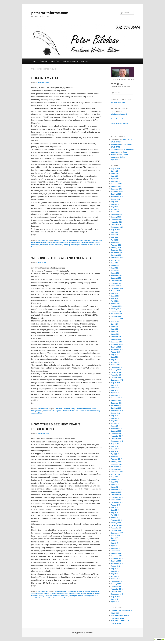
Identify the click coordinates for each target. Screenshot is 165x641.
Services (84, 61)
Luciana (114, 157)
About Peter (55, 61)
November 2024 (116, 222)
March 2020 (115, 365)
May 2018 (114, 421)
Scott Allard (35, 245)
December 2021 (116, 311)
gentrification (57, 242)
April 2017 (114, 454)
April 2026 (114, 179)
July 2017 (114, 446)
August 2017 (115, 444)
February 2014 (116, 551)
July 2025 (114, 201)
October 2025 (116, 194)
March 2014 (115, 548)
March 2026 (115, 181)
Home (34, 61)
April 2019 (114, 393)
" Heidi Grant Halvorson (75, 591)
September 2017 (117, 441)
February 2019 (116, 398)
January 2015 (116, 522)
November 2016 (116, 466)
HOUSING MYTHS (44, 78)
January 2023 (116, 278)
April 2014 (114, 546)
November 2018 (116, 405)
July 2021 (114, 324)
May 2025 (114, 207)
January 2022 (116, 308)
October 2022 (116, 286)
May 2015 (114, 512)
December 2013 (116, 556)
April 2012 (114, 601)
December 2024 (116, 219)
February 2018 (116, 428)
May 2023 (114, 268)
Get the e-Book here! (118, 102)
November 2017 (116, 436)
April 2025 (114, 209)
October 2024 (116, 224)
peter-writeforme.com (49, 12)
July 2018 (114, 415)
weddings (39, 413)
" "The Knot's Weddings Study (64, 408)
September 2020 (117, 349)
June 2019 (114, 387)
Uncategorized (43, 240)
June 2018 (114, 418)
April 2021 (114, 331)
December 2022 (116, 280)
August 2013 (115, 566)
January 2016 (116, 492)
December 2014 (116, 525)
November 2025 (116, 191)
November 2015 (116, 497)
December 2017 (116, 433)
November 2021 (116, 314)
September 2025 (117, 196)
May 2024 (114, 237)
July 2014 (114, 538)
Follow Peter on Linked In (119, 124)
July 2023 (114, 263)
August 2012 (115, 596)
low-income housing (87, 242)
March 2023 (115, 273)
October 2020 (116, 347)
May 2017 (114, 451)
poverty (97, 242)
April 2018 (114, 423)
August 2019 (115, 382)
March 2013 (115, 579)
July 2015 (114, 507)
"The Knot (79, 408)
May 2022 (114, 298)
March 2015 (115, 517)
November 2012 (116, 589)
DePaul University (84, 240)
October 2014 (116, 530)
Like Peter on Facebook (119, 114)
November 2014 (116, 528)
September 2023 (117, 257)
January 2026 (116, 186)
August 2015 (115, 505)
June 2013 (114, 571)
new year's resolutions (60, 596)
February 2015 (116, 520)
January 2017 (116, 461)
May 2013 (114, 573)
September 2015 (117, 502)
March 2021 (115, 334)
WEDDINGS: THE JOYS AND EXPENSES (61, 258)
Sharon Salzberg (84, 596)
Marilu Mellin (116, 144)
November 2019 (116, 375)
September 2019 (117, 380)
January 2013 (116, 584)
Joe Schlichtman (74, 242)
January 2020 (116, 370)
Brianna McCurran (89, 408)
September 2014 (117, 533)
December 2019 (116, 372)
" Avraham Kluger (60, 591)
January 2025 (116, 217)
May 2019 (114, 390)
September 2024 (117, 227)
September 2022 (117, 288)
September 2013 (117, 563)
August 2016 (115, 474)
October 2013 (116, 561)
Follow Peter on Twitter (118, 119)
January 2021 (116, 339)
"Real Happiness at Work (59, 593)
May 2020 (114, 359)
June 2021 (114, 326)
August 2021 (115, 321)
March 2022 (115, 303)
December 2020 (116, 342)
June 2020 (114, 357)
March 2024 (115, 242)
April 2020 (114, 362)
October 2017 (116, 438)
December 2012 (116, 586)
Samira (113, 154)
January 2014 (116, 553)
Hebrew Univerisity (87, 593)
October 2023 (116, 255)
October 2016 (116, 469)
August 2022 (115, 291)
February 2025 (116, 214)
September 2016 (117, 472)
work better (62, 598)
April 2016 (114, 484)
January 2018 (116, 431)
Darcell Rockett (71, 240)
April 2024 (114, 240)
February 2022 (116, 306)
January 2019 (116, 400)
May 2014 (114, 543)
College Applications (70, 61)
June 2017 (114, 449)
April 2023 (114, 270)
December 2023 (116, 250)
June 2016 (114, 479)
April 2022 (114, 301)
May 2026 (114, 176)
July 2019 (114, 385)
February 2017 (116, 459)
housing (65, 242)
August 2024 (115, 229)
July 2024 (114, 232)
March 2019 (115, 395)
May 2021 (114, 329)
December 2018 (116, 403)
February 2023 (116, 275)
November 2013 (116, 558)
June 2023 (114, 265)
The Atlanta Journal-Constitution (51, 245)
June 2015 (114, 510)
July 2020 (114, 354)
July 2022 (114, 293)
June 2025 (114, 204)
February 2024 (116, 245)
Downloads (43, 61)
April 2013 (114, 576)
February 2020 (116, 367)
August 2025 (115, 199)
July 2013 (114, 568)
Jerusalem (48, 596)
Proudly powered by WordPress (82, 632)
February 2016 (116, 489)
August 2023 (115, 260)
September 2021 (117, 319)
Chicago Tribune (59, 240)
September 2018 (117, 410)
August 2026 (115, 168)
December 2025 (116, 189)
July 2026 (114, 171)
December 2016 (116, 464)
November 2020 (116, 344)
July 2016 (114, 477)
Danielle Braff (48, 411)
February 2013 (116, 581)
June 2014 (114, 540)
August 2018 (115, 413)
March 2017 (115, 456)
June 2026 (114, 173)
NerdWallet (67, 411)
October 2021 (116, 316)
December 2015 (116, 494)
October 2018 (116, 408)
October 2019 (116, 377)
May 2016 (114, 482)
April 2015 (114, 515)
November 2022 (116, 283)
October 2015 (116, 500)
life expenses (57, 411)
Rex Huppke (73, 596)
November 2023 (116, 252)
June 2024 (114, 235)
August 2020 (115, 352)
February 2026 (116, 184)
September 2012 (117, 594)
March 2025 (115, 212)
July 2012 (114, 599)
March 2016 (115, 487)
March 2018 (115, 426)
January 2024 (116, 247)
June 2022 (114, 296)
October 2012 (116, 591)
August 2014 (115, 535)
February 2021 (116, 336)
